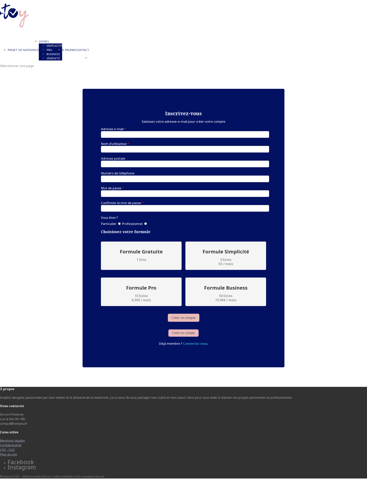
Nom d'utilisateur (115, 143)
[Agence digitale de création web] (112, 476)
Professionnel (132, 223)
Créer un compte (183, 333)
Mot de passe (112, 188)
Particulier (108, 223)
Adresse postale (113, 158)
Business (53, 54)
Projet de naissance (23, 50)
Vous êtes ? (109, 217)
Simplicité (54, 45)
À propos (69, 50)
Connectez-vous (195, 343)
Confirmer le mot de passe (122, 203)
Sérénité (53, 58)
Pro (49, 50)
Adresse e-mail (113, 129)
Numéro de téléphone (117, 173)
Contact (82, 50)
